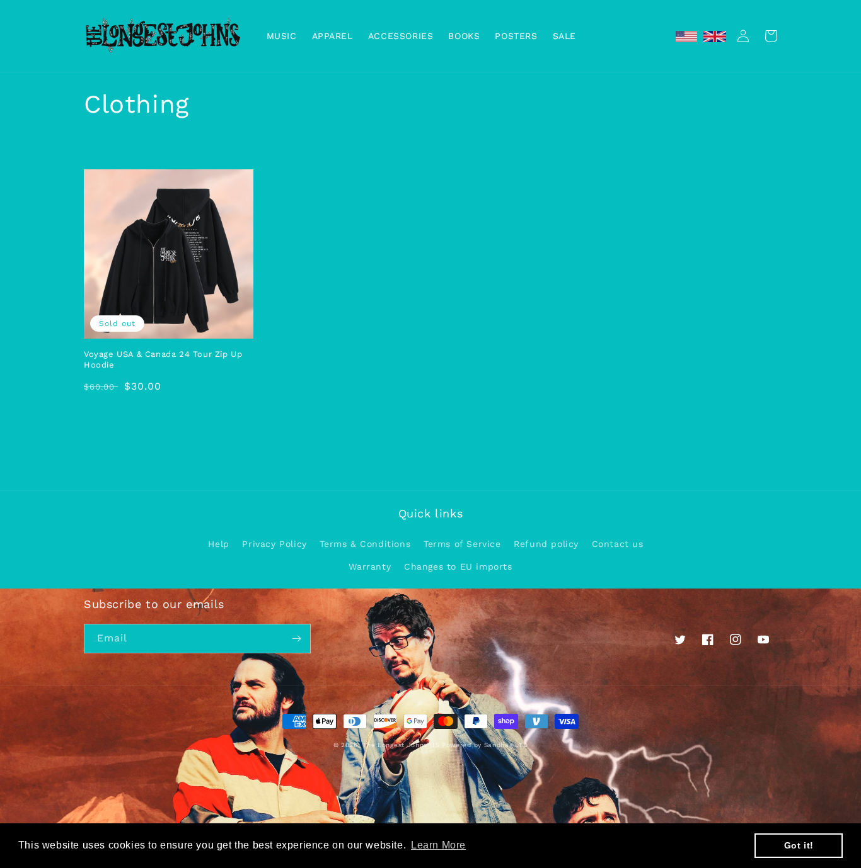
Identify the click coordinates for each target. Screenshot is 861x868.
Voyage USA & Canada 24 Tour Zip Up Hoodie (163, 359)
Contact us (618, 544)
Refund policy (546, 544)
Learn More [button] (438, 845)
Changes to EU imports (458, 566)
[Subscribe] (296, 638)
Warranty (370, 566)
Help (218, 544)
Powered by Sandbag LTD (485, 744)
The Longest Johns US (400, 744)
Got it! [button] (799, 845)
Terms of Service (462, 544)
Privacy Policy (274, 544)
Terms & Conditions (365, 544)
